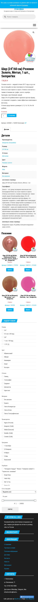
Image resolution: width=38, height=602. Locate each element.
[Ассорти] (2, 367)
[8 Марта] (2, 452)
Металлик (5, 156)
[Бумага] (2, 403)
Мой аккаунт (8, 565)
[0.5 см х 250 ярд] (2, 333)
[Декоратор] (2, 387)
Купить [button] (10, 270)
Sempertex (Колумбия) (9, 143)
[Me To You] (2, 482)
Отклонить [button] (25, 5)
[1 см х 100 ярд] (2, 340)
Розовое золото (7, 163)
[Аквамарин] (2, 360)
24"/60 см (5, 149)
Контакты (7, 558)
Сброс (10, 509)
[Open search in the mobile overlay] (19, 16)
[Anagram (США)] (2, 426)
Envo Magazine (30, 599)
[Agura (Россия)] (2, 422)
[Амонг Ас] (2, 485)
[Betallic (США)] (2, 433)
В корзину (12, 115)
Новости (6, 562)
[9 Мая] (2, 456)
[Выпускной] (2, 459)
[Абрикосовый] (2, 353)
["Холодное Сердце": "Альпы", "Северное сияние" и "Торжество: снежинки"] (2, 468)
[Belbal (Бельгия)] (2, 429)
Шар (3, 169)
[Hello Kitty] (2, 478)
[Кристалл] (2, 390)
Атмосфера (19, 9)
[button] (33, 32)
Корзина (6, 569)
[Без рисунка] (2, 399)
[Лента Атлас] (2, 410)
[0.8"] (2, 337)
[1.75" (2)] (2, 344)
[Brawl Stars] (2, 474)
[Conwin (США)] (2, 436)
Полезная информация (11, 551)
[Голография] (2, 380)
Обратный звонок (27, 597)
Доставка (7, 555)
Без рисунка (6, 176)
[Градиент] (2, 383)
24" (26, 123)
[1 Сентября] (2, 445)
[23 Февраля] (2, 449)
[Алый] (2, 363)
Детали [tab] (6, 129)
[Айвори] (2, 356)
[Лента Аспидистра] (2, 406)
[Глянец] (2, 376)
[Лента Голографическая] (2, 413)
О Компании (7, 544)
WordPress (17, 599)
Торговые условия (9, 548)
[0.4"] (2, 330)
